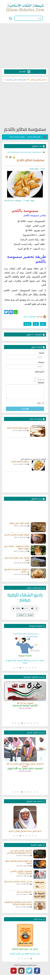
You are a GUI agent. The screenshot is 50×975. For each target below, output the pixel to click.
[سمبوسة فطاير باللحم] (38, 465)
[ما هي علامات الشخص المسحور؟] (39, 884)
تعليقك (41, 382)
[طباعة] (10, 157)
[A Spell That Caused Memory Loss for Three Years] (25, 642)
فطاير (43, 323)
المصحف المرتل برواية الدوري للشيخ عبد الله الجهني (25, 765)
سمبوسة (27, 323)
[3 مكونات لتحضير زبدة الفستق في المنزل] (38, 573)
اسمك (41, 353)
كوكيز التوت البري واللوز (19, 523)
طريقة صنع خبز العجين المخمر (16, 535)
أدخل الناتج (39, 371)
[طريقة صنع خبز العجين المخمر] (38, 539)
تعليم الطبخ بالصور (34, 136)
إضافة (24, 408)
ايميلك (41, 362)
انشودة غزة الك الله (25, 703)
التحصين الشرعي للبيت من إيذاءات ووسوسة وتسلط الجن (19, 852)
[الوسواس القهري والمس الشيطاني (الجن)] (39, 874)
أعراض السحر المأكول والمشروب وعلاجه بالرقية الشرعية (18, 903)
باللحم (35, 323)
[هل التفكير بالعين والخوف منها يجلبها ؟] (39, 864)
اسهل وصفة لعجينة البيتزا (18, 428)
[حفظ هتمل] (6, 157)
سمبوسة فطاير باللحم (20, 461)
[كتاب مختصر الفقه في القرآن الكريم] (25, 935)
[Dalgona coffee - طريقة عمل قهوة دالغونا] (38, 550)
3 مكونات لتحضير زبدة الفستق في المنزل (16, 570)
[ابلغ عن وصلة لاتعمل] (14, 157)
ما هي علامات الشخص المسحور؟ (18, 881)
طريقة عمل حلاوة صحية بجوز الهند (17, 559)
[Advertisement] (25, 46)
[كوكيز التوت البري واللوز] (38, 527)
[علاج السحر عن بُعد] (39, 895)
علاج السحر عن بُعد (24, 892)
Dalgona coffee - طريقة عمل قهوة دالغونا (16, 547)
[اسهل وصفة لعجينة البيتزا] (37, 432)
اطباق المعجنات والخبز (17, 136)
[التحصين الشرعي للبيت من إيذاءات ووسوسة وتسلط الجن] (39, 854)
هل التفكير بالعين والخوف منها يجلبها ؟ (18, 862)
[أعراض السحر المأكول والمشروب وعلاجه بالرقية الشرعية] (39, 905)
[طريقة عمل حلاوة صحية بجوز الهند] (38, 562)
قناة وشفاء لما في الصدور (21, 79)
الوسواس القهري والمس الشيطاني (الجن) (21, 872)
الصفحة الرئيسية (37, 152)
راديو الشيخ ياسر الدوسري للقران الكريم (25, 831)
